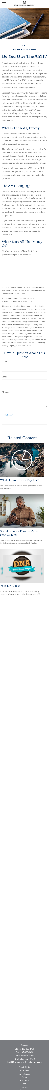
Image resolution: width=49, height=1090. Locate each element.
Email (4, 376)
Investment (24, 1074)
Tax (24, 1083)
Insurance (24, 1080)
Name (4, 361)
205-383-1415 (28, 1049)
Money (24, 1087)
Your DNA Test (10, 585)
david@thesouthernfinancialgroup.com (24, 1062)
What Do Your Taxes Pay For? (19, 480)
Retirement (24, 1070)
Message (6, 392)
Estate (24, 1077)
